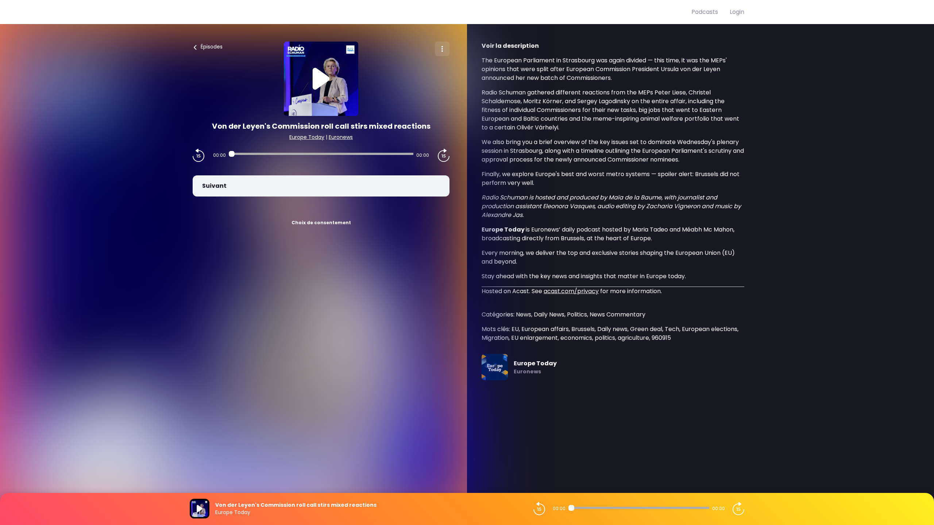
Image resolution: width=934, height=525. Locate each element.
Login (737, 12)
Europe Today (306, 137)
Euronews (341, 137)
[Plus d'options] (442, 49)
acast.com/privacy (571, 291)
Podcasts (704, 12)
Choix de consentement (321, 222)
